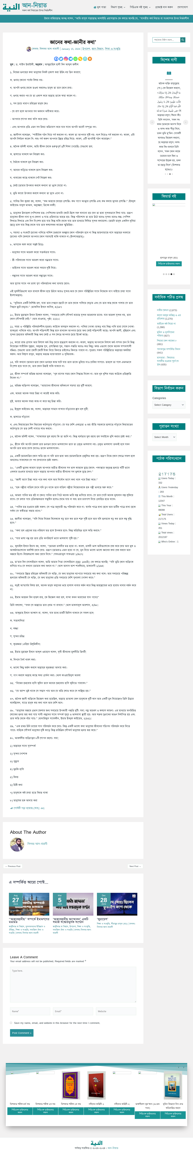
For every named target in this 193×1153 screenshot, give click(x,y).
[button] (123, 7)
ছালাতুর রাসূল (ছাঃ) (169, 257)
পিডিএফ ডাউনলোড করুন (169, 263)
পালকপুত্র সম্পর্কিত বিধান (168, 349)
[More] (90, 59)
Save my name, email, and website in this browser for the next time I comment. (57, 1023)
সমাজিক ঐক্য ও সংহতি (62, 929)
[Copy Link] (80, 59)
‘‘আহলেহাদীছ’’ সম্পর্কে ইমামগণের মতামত (29, 920)
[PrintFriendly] (85, 59)
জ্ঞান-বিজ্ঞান (97, 49)
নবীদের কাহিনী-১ (96, 1104)
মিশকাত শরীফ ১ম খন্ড (71, 1104)
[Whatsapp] (75, 59)
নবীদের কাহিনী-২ (122, 1104)
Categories (159, 398)
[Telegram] (71, 59)
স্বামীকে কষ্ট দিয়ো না (166, 324)
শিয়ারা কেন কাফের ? (166, 340)
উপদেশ (86, 49)
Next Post (135, 866)
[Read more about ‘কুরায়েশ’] (117, 904)
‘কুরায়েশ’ (102, 919)
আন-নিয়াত (34, 5)
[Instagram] (66, 59)
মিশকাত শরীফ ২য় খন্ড (45, 1104)
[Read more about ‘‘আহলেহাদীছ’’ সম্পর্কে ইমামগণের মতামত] (29, 904)
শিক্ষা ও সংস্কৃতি (112, 49)
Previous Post (12, 866)
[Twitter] (61, 59)
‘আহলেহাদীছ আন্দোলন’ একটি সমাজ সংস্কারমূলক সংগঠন (70, 920)
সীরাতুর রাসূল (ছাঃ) (119, 923)
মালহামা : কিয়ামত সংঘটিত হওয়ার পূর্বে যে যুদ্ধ (168, 361)
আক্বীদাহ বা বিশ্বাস (16, 926)
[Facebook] (56, 59)
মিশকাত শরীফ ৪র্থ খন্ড (20, 1104)
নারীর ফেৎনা (163, 310)
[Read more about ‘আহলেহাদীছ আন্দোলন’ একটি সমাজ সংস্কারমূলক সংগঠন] (73, 904)
